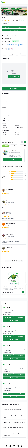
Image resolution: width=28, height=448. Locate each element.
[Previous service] (22, 142)
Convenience (13, 146)
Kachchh (11, 5)
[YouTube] (21, 446)
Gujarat (6, 5)
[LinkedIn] (14, 446)
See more (11, 289)
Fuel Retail (5, 146)
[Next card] (26, 284)
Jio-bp (23, 5)
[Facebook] (6, 446)
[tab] (4, 54)
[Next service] (25, 142)
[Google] (10, 446)
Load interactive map (14, 76)
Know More (12, 159)
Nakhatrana (17, 5)
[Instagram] (18, 446)
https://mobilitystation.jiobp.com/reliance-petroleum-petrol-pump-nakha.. (14, 45)
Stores (2, 5)
